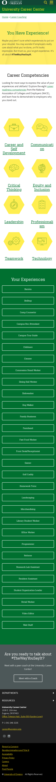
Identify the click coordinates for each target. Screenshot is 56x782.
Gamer (28, 463)
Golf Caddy (28, 474)
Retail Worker (28, 602)
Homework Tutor (28, 486)
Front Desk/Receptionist (28, 451)
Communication (42, 146)
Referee (28, 555)
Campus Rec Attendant (28, 324)
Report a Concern (10, 746)
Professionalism (42, 224)
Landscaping (28, 497)
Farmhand (28, 428)
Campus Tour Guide (28, 335)
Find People (7, 769)
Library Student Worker (28, 521)
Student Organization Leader (28, 590)
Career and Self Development (14, 148)
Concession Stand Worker (28, 370)
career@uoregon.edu (11, 729)
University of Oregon (13, 774)
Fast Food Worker (28, 439)
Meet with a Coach (28, 678)
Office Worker (28, 532)
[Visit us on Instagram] (4, 736)
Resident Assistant (28, 578)
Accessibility (7, 754)
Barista (28, 289)
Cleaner (28, 358)
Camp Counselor (28, 312)
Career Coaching (18, 17)
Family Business (28, 416)
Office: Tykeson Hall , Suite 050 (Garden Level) (22, 716)
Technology (42, 258)
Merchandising (28, 509)
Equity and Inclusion (42, 187)
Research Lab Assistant (28, 567)
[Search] (45, 2)
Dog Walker (28, 405)
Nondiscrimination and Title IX (15, 750)
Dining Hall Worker (28, 382)
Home (5, 17)
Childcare (28, 347)
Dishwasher (28, 393)
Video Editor (28, 613)
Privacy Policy (8, 757)
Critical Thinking (14, 187)
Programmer (28, 544)
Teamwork (14, 258)
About (5, 765)
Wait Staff (28, 625)
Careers (5, 761)
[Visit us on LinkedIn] (9, 736)
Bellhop (28, 300)
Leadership (14, 222)
